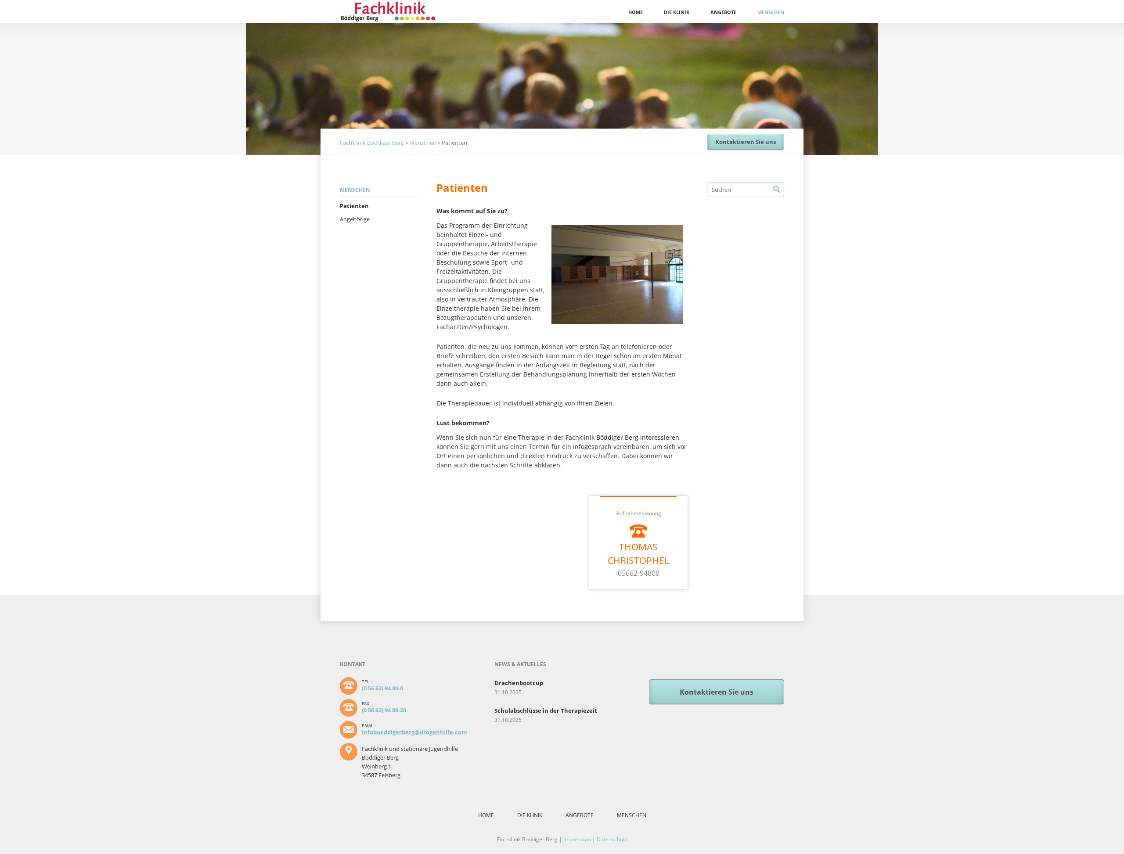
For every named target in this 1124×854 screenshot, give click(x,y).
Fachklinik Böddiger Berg (372, 143)
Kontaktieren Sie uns (745, 142)
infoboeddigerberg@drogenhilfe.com (414, 732)
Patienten (354, 206)
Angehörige (355, 219)
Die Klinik (676, 12)
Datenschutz (612, 839)
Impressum (577, 839)
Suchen (776, 189)
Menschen (770, 12)
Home (635, 12)
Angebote (723, 12)
